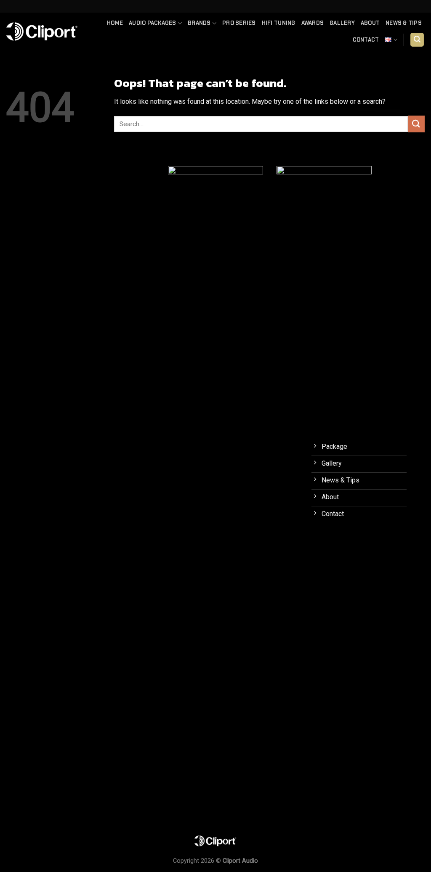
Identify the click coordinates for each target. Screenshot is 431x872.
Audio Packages (152, 22)
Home (115, 22)
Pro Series (239, 22)
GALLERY (342, 22)
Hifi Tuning (278, 22)
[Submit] (416, 124)
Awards (312, 22)
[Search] (417, 40)
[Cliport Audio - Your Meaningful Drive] (42, 31)
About (370, 22)
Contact (366, 39)
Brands (199, 22)
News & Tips (404, 22)
